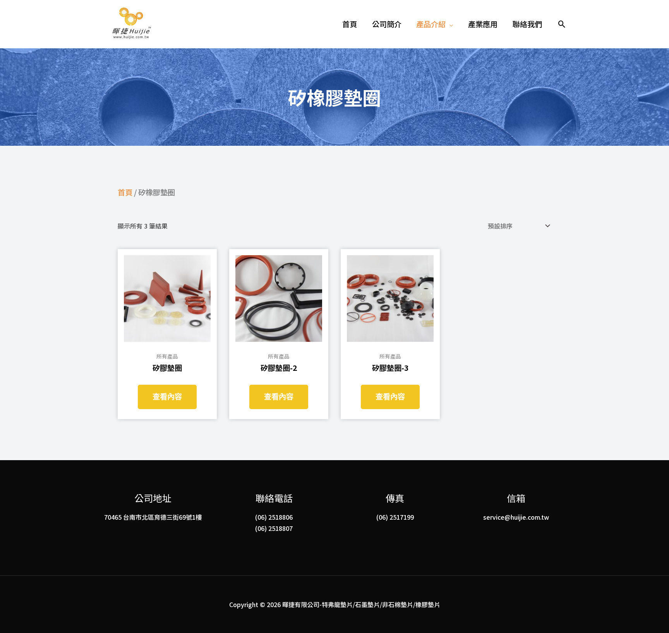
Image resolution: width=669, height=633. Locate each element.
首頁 (125, 192)
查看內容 (167, 396)
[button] (435, 24)
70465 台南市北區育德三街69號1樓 (153, 517)
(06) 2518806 (274, 517)
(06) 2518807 (274, 528)
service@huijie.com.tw (516, 517)
